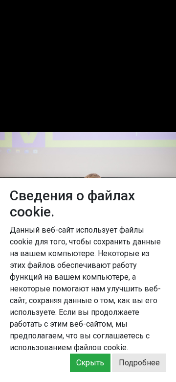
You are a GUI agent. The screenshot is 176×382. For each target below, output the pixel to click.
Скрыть (90, 362)
